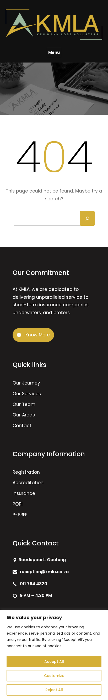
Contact (22, 425)
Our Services (27, 394)
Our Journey (26, 383)
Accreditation (28, 482)
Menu (54, 52)
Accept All (54, 661)
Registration (26, 472)
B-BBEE (20, 515)
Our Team (24, 404)
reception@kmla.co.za (44, 572)
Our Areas (24, 415)
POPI (18, 504)
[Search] (87, 218)
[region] (54, 655)
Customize (54, 675)
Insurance (24, 493)
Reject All (54, 689)
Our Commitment (41, 272)
